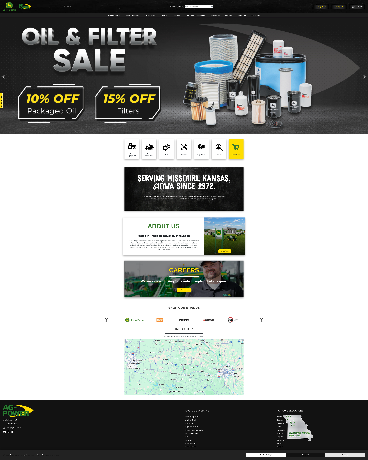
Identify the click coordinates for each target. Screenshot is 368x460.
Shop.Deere (322, 7)
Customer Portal (190, 443)
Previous (3, 77)
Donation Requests (192, 433)
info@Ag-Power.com (14, 428)
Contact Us (189, 440)
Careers (228, 15)
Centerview (281, 423)
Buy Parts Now (190, 447)
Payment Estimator (191, 427)
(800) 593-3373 (11, 424)
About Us (242, 15)
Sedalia (279, 443)
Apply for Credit (356, 7)
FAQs (187, 437)
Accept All (305, 455)
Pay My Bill (339, 7)
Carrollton (280, 420)
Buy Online (255, 15)
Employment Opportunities (194, 430)
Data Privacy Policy (192, 417)
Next (364, 77)
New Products (114, 15)
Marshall (280, 433)
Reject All (345, 455)
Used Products (132, 15)
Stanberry (280, 447)
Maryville (280, 437)
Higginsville (281, 430)
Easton (279, 427)
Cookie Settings (266, 455)
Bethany (279, 417)
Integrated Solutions (196, 15)
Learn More (225, 251)
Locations (215, 15)
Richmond (280, 440)
